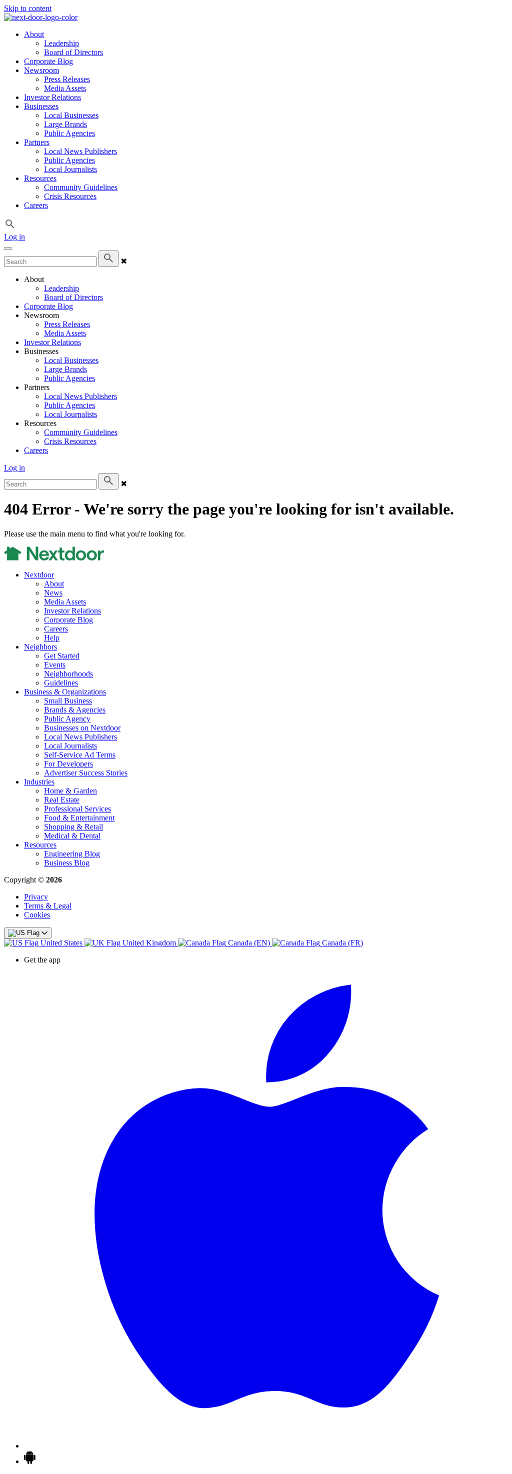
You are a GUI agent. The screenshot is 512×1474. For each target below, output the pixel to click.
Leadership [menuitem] (61, 43)
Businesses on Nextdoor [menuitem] (82, 728)
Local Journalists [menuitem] (70, 169)
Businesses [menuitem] (41, 106)
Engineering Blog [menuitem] (72, 854)
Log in (14, 236)
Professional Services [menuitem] (77, 808)
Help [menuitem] (52, 638)
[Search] (108, 258)
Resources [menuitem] (40, 178)
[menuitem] (44, 942)
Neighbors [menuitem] (40, 646)
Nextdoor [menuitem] (39, 574)
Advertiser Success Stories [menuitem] (86, 772)
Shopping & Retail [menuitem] (73, 826)
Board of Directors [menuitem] (73, 52)
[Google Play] (30, 1461)
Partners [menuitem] (37, 142)
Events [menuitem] (55, 664)
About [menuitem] (34, 34)
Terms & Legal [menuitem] (48, 906)
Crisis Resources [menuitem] (70, 196)
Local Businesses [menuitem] (71, 115)
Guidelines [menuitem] (61, 682)
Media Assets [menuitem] (65, 88)
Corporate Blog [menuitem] (48, 61)
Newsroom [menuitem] (41, 70)
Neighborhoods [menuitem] (68, 674)
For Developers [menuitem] (68, 764)
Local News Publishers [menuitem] (80, 151)
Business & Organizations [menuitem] (65, 692)
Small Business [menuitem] (68, 700)
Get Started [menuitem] (62, 656)
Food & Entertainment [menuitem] (79, 818)
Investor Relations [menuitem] (52, 97)
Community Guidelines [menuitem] (81, 187)
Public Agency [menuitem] (67, 718)
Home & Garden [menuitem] (70, 790)
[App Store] (266, 1446)
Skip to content (28, 8)
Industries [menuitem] (39, 782)
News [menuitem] (53, 592)
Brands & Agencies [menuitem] (75, 710)
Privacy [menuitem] (36, 896)
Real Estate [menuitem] (62, 800)
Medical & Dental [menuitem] (72, 836)
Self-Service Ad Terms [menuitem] (80, 754)
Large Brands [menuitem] (65, 124)
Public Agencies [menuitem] (69, 133)
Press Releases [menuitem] (67, 79)
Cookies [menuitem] (37, 914)
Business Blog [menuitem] (67, 862)
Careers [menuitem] (36, 205)
